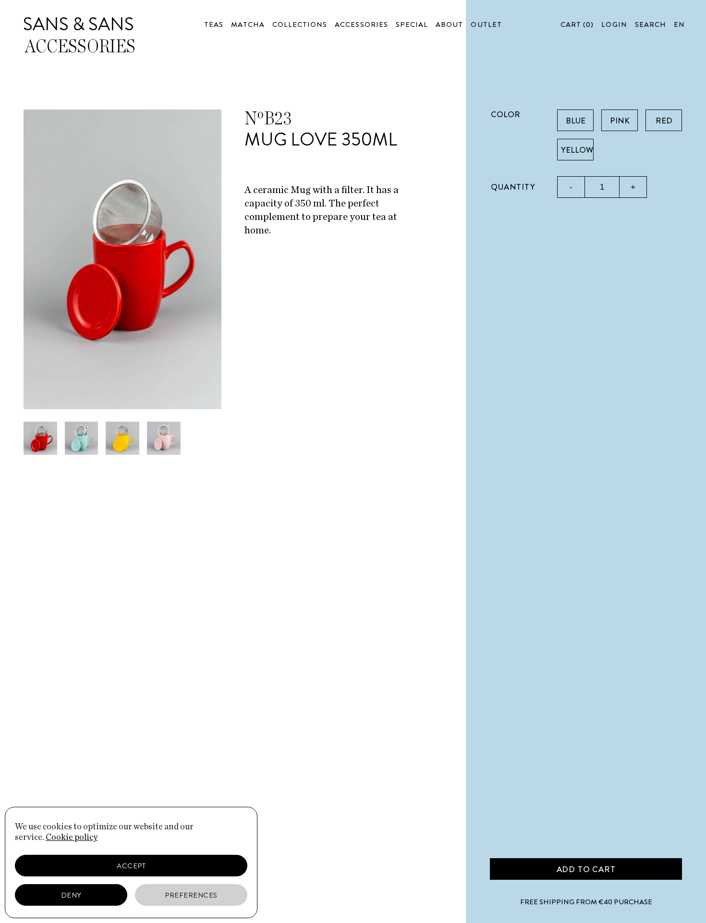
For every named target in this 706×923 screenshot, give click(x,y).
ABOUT (449, 24)
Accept (131, 866)
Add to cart (586, 869)
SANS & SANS (78, 24)
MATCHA (247, 24)
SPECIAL (412, 24)
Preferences (191, 895)
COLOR (505, 114)
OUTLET (486, 24)
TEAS (213, 24)
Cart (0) (577, 24)
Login (614, 24)
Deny (71, 895)
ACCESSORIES (361, 24)
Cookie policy (71, 837)
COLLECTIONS (300, 24)
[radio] (575, 120)
